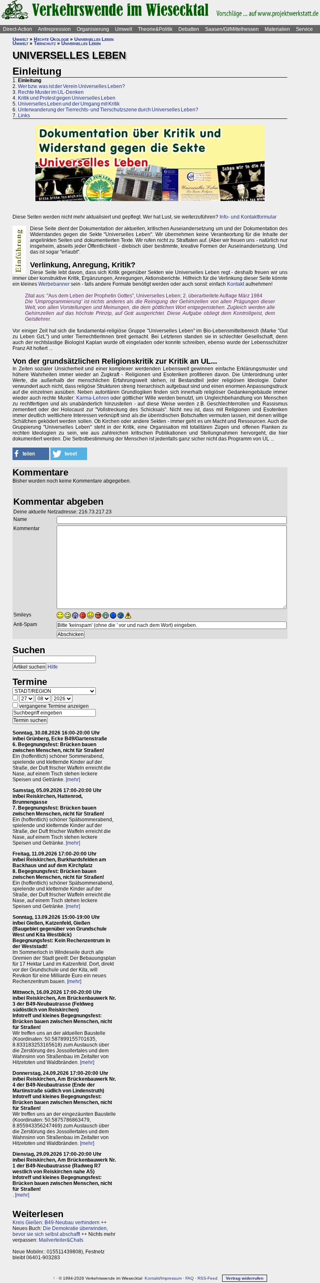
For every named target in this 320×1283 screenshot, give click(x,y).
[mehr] (73, 779)
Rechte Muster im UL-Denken (51, 92)
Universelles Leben (94, 39)
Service (304, 29)
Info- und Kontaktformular (248, 217)
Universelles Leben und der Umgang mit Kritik (69, 104)
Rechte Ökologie (51, 39)
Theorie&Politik (155, 29)
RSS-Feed (208, 1278)
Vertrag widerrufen (244, 1278)
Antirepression (54, 29)
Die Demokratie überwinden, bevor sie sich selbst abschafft (60, 1231)
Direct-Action (17, 29)
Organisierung (93, 29)
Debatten (188, 29)
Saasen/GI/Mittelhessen (232, 29)
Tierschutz (45, 43)
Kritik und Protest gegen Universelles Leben (66, 98)
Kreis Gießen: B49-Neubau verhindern (56, 1222)
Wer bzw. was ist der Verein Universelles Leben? (71, 86)
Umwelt (123, 29)
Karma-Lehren (92, 398)
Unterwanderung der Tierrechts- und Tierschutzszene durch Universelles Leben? (108, 110)
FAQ (189, 1278)
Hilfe (53, 667)
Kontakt (235, 284)
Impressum (171, 1278)
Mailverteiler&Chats (61, 1240)
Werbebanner (54, 284)
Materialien (277, 29)
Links (24, 115)
